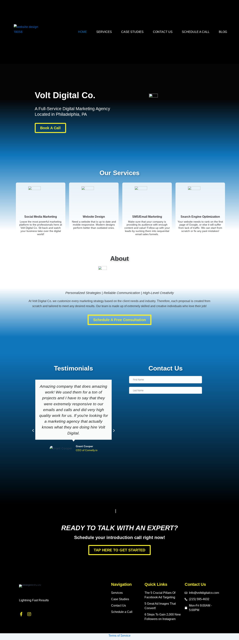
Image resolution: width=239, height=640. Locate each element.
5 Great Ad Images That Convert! (160, 606)
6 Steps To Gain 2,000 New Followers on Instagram (163, 617)
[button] (33, 430)
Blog (223, 31)
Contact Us (163, 31)
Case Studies (132, 31)
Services (104, 31)
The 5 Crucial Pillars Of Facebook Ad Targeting (160, 595)
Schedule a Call (195, 31)
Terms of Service (119, 635)
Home (82, 31)
